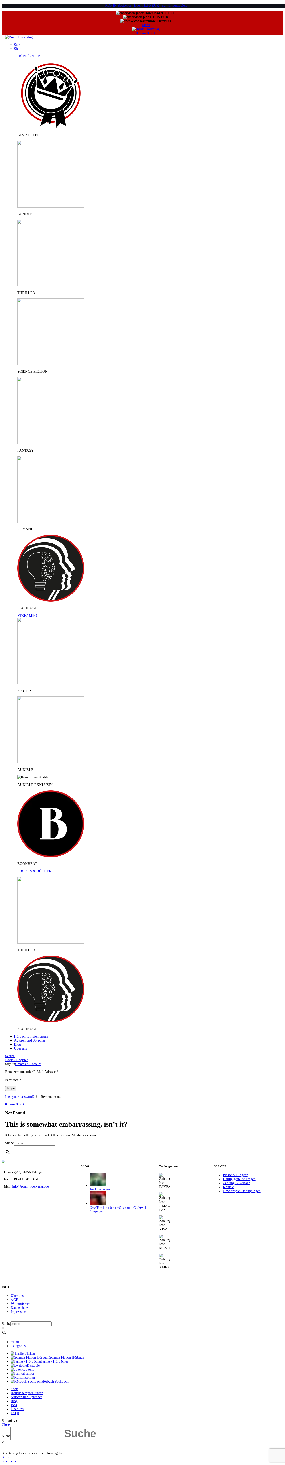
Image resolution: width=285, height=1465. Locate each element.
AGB (14, 1300)
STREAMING (28, 615)
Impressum (18, 1312)
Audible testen (100, 1189)
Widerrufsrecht (21, 1304)
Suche (9, 1143)
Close (6, 1424)
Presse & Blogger (235, 1175)
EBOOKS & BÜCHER (34, 871)
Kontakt (228, 1187)
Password (13, 1080)
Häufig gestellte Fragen (239, 1179)
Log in (11, 1088)
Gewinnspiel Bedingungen (242, 1191)
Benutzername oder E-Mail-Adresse (31, 1072)
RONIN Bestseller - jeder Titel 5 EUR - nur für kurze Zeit (146, 5)
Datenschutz (19, 1308)
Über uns (17, 1296)
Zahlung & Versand (236, 1183)
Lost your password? (20, 1097)
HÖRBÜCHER (28, 56)
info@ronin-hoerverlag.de (30, 1186)
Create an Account (28, 1064)
